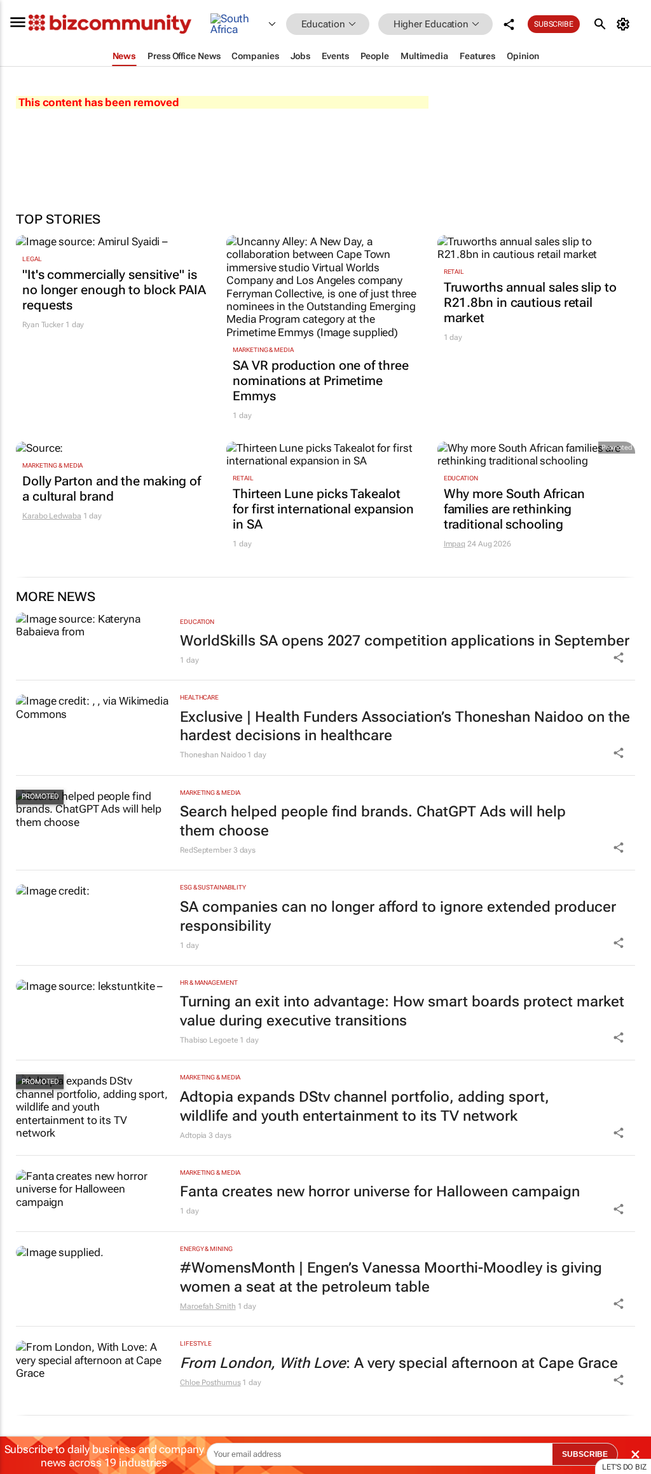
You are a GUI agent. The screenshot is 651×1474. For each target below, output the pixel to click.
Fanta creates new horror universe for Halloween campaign (380, 1191)
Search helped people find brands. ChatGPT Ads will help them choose (373, 821)
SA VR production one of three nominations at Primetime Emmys (320, 380)
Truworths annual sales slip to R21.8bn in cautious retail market (530, 302)
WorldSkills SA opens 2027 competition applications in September (404, 640)
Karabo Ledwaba (51, 515)
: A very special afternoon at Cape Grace (399, 1363)
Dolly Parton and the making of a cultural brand (111, 488)
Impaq (455, 543)
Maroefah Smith (208, 1306)
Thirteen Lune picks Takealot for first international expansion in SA (323, 509)
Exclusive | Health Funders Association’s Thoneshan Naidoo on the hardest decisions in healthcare (405, 726)
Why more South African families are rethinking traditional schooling (514, 509)
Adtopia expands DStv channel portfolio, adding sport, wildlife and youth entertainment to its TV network (364, 1106)
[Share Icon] (618, 657)
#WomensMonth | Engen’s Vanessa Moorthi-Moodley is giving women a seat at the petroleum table (391, 1277)
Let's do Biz (624, 1467)
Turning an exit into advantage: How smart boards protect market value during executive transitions (402, 1011)
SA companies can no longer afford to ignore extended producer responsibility (398, 916)
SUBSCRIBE (585, 1454)
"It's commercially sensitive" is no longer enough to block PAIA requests (114, 290)
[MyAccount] (625, 24)
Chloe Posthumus (210, 1382)
